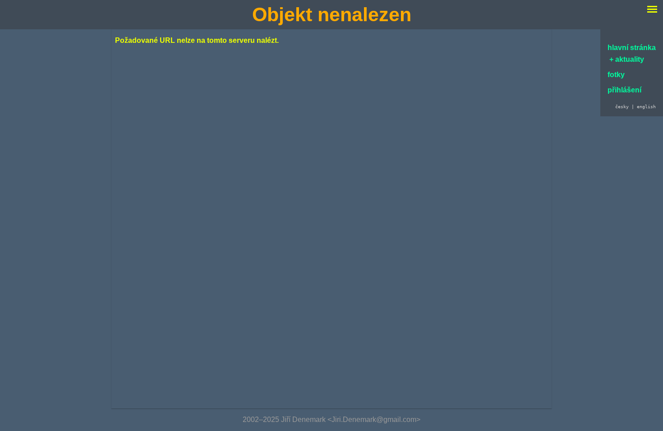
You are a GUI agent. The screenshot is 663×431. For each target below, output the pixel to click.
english (646, 106)
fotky (616, 74)
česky (622, 106)
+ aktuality (626, 59)
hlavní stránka (632, 47)
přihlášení (624, 90)
